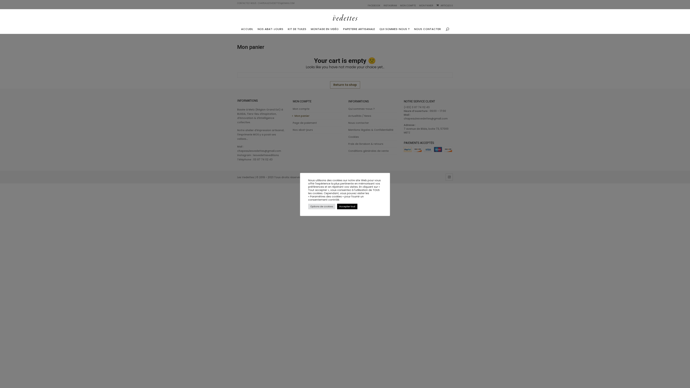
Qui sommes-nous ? (395, 29)
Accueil (247, 29)
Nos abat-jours (270, 29)
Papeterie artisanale (359, 29)
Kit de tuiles (297, 29)
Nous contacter (427, 29)
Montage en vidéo (325, 29)
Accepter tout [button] (347, 206)
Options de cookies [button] (321, 206)
